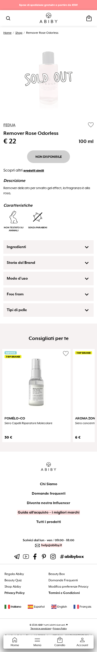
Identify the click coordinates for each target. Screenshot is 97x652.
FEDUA (9, 125)
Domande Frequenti (63, 580)
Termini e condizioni (40, 628)
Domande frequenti (48, 493)
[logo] (48, 18)
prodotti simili (33, 170)
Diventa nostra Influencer (48, 503)
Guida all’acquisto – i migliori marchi (48, 512)
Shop (18, 33)
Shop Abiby (13, 587)
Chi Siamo (48, 484)
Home (7, 33)
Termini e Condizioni (64, 593)
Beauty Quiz (13, 580)
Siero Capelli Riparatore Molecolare (28, 423)
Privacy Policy (15, 593)
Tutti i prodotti (48, 522)
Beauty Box (56, 574)
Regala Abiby (14, 574)
